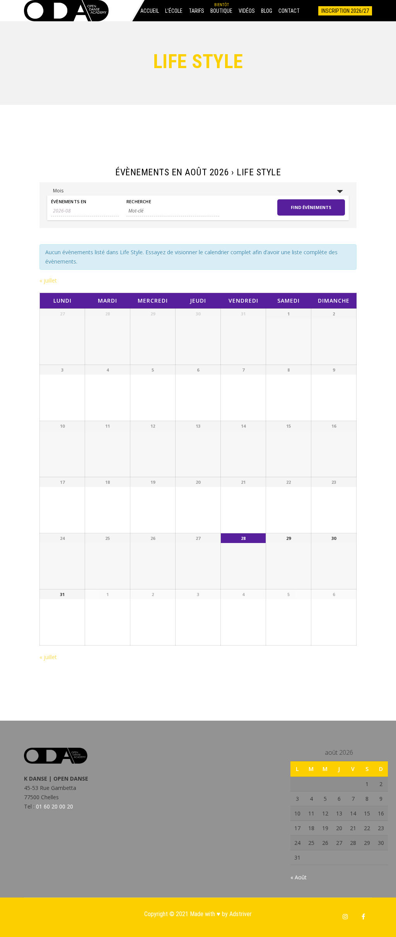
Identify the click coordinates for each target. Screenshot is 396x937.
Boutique (221, 11)
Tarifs (196, 11)
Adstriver (240, 914)
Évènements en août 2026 (172, 172)
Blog (266, 11)
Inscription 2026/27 (345, 11)
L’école (174, 11)
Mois (58, 190)
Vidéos (247, 11)
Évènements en (69, 201)
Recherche (138, 201)
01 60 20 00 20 (54, 806)
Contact (289, 11)
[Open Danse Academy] (66, 10)
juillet (48, 280)
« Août (298, 877)
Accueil (149, 11)
